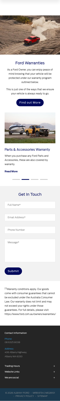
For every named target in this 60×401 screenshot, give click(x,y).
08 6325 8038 (12, 342)
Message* (13, 242)
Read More (11, 171)
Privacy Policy (25, 396)
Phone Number (16, 230)
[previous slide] (11, 146)
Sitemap (42, 396)
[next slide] (50, 148)
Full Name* (14, 205)
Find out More (30, 102)
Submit (13, 271)
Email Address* (17, 217)
